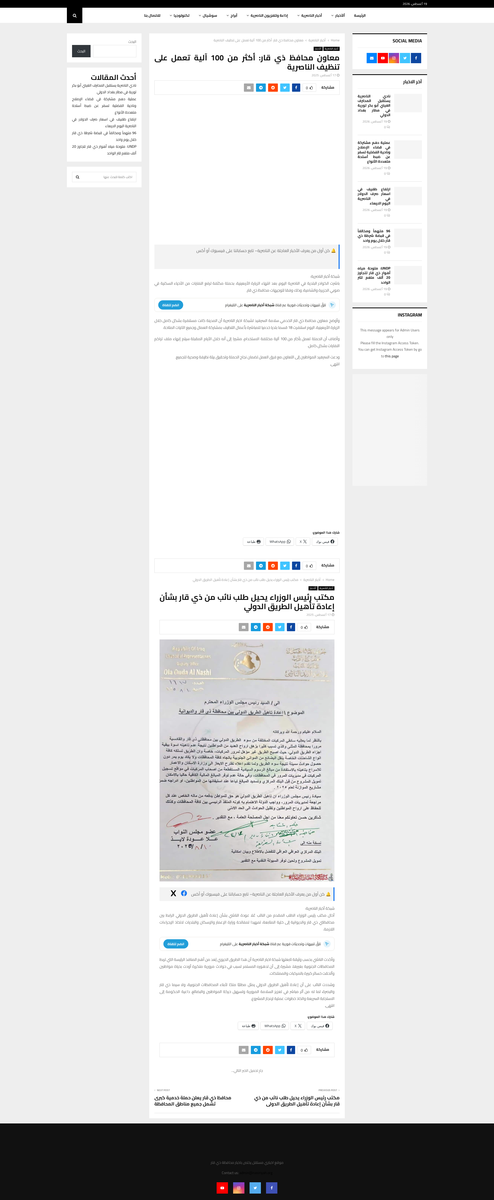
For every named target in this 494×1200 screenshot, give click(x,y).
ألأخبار (340, 15)
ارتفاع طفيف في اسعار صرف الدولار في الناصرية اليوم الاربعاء (374, 196)
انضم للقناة (170, 305)
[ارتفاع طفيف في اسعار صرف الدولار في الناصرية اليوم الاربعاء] (408, 196)
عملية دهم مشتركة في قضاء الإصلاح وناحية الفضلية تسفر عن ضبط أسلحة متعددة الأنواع (374, 152)
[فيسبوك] (297, 262)
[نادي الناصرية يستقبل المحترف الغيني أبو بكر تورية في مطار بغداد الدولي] (408, 103)
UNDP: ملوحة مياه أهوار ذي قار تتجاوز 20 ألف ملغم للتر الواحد (374, 275)
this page (392, 356)
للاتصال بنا (152, 15)
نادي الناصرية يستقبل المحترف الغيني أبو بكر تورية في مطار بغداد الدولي (374, 105)
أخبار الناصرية (311, 15)
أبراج (234, 15)
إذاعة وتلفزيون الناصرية (269, 15)
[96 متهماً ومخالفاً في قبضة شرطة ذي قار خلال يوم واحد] (408, 238)
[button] (304, 391)
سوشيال (210, 15)
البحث (132, 41)
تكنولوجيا (181, 15)
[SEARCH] (77, 177)
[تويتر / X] (216, 262)
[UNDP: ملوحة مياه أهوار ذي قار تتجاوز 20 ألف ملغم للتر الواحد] (408, 275)
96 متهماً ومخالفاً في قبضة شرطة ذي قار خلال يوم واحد (374, 236)
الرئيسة (360, 15)
